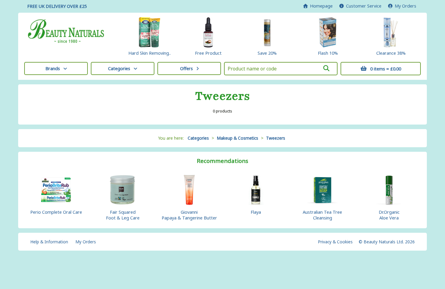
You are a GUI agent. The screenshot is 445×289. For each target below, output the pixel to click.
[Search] (326, 68)
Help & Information (49, 242)
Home (320, 6)
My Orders (404, 6)
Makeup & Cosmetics (237, 138)
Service (363, 6)
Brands (52, 68)
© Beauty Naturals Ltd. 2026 (387, 242)
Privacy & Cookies (335, 242)
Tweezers (275, 138)
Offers (186, 68)
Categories (119, 68)
